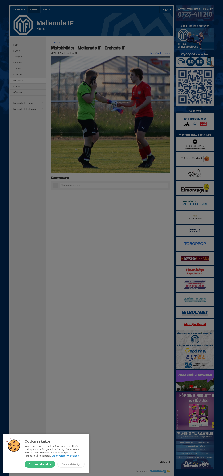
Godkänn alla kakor (40, 464)
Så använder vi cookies (65, 455)
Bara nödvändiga (71, 464)
